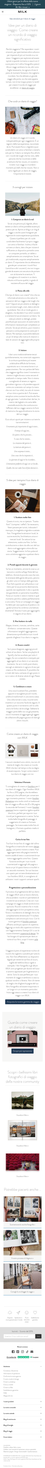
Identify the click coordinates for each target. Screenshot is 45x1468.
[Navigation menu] (3, 11)
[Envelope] (31, 1352)
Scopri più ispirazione (22, 1051)
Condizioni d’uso (7, 1466)
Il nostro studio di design (11, 1379)
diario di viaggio (28, 87)
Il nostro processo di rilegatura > (22, 1258)
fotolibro (31, 786)
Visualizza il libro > (22, 1115)
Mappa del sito (8, 1396)
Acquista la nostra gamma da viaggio (23, 1001)
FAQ (5, 1393)
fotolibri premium (29, 921)
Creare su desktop (9, 1382)
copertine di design (28, 933)
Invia (38, 1336)
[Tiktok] (27, 1352)
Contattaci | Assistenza (10, 1371)
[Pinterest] (17, 1352)
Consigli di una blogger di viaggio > (22, 1291)
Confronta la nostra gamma (12, 1376)
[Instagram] (22, 1352)
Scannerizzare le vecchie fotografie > (22, 1224)
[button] (22, 1366)
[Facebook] (13, 1352)
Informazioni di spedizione (11, 1373)
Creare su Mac (8, 1387)
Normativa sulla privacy (17, 1466)
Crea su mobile (8, 1384)
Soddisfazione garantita (10, 1390)
